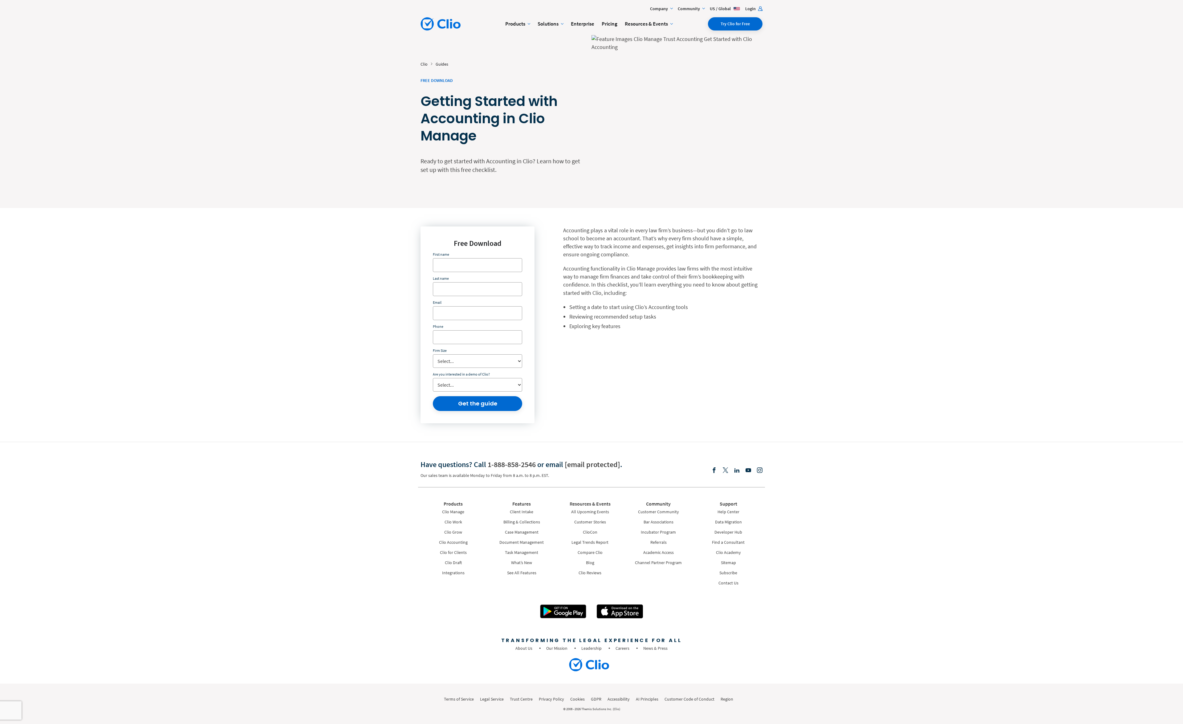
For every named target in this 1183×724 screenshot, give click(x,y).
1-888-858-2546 (512, 464)
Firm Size (440, 350)
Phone (438, 326)
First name (441, 254)
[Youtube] (748, 470)
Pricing (609, 23)
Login (751, 8)
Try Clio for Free (735, 23)
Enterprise (582, 23)
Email (437, 302)
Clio (424, 64)
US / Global (721, 8)
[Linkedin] (737, 470)
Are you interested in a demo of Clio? (461, 374)
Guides (442, 64)
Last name (441, 278)
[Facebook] (714, 470)
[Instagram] (759, 470)
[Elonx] (725, 470)
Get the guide (477, 403)
